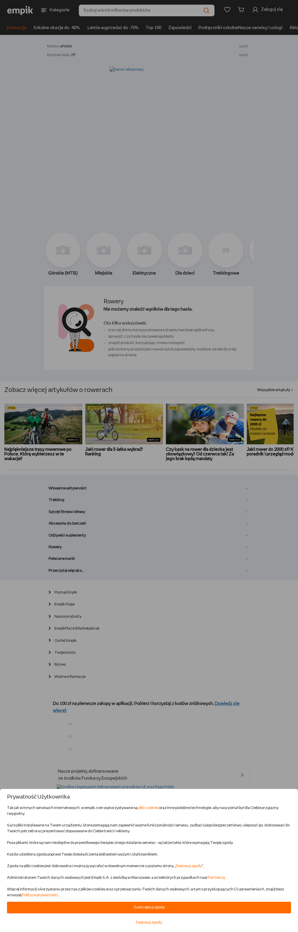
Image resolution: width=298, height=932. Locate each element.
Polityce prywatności (40, 895)
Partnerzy (216, 878)
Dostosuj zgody (189, 866)
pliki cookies (148, 808)
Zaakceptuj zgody (149, 907)
